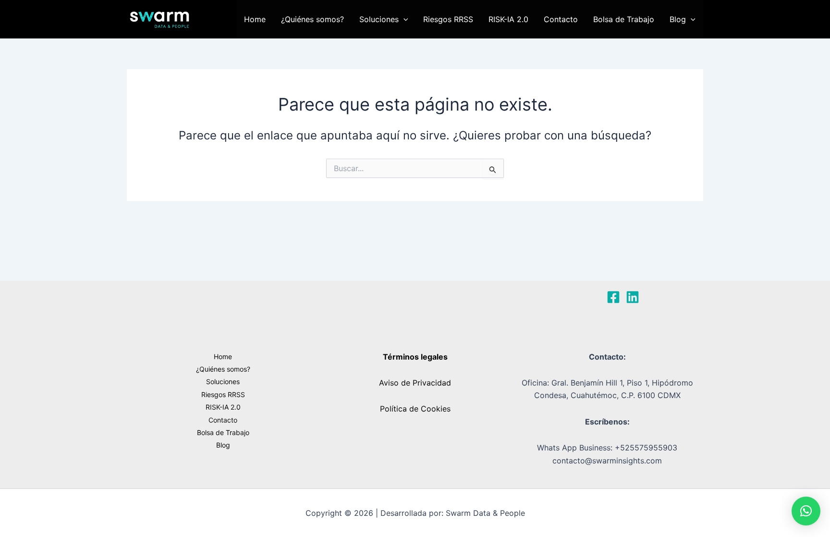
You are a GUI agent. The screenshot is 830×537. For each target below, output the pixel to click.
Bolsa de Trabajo (623, 19)
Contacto (561, 19)
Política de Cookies (415, 408)
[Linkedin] (632, 297)
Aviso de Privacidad (415, 382)
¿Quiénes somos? (312, 19)
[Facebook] (613, 297)
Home (255, 19)
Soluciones (379, 19)
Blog (678, 19)
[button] (403, 19)
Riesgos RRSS (448, 19)
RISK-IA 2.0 (508, 19)
